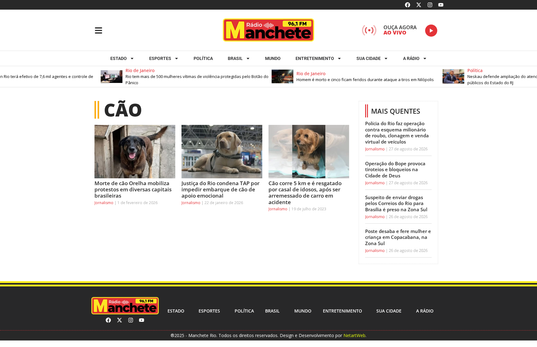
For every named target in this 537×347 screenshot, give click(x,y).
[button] (175, 76)
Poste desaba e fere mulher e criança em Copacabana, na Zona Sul (398, 237)
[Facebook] (408, 5)
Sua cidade (368, 58)
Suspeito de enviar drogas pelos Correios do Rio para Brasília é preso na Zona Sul (396, 203)
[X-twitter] (419, 5)
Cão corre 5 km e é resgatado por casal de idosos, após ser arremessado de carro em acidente (305, 193)
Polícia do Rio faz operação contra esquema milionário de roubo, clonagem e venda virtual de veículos (397, 132)
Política (203, 58)
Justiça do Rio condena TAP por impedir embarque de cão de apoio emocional (220, 189)
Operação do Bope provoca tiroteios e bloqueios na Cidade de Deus (395, 169)
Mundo (273, 58)
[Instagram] (430, 5)
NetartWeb (354, 335)
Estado (118, 58)
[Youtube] (441, 5)
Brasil (235, 58)
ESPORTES (160, 58)
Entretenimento (315, 58)
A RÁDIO (411, 58)
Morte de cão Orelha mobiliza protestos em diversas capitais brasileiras (133, 189)
